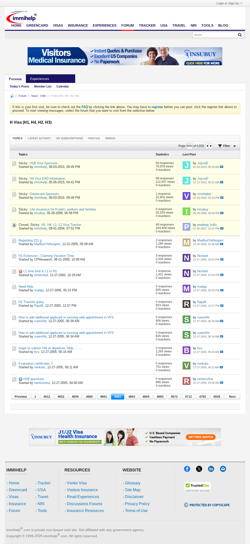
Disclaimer (134, 497)
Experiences (104, 25)
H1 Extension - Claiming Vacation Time (46, 256)
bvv (36, 352)
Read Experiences (83, 497)
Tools (207, 25)
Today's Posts (19, 86)
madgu (39, 290)
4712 (188, 396)
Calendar (62, 86)
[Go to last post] (221, 167)
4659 (75, 396)
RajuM (38, 305)
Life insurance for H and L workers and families (63, 209)
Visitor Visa (77, 483)
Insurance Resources (85, 511)
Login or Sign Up (227, 3)
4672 (174, 396)
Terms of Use (136, 511)
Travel (179, 25)
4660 (89, 396)
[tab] (17, 138)
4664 (146, 396)
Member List (43, 86)
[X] (202, 470)
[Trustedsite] (197, 491)
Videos (110, 138)
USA (163, 25)
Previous (21, 396)
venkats (39, 367)
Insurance (78, 25)
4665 (160, 396)
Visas (58, 25)
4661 (103, 396)
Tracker (147, 25)
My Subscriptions (69, 138)
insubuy (39, 213)
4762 (202, 396)
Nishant (202, 256)
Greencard (37, 25)
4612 (46, 396)
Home (16, 25)
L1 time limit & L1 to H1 (40, 271)
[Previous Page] (207, 146)
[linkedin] (214, 470)
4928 (216, 396)
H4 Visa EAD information (47, 178)
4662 (117, 396)
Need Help (26, 286)
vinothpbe (204, 194)
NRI (194, 25)
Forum (127, 25)
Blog (223, 25)
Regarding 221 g (30, 240)
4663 (131, 396)
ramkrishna (42, 383)
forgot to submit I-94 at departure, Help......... (50, 348)
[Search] (240, 34)
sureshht (40, 321)
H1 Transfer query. (32, 302)
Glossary (132, 483)
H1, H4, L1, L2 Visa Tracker (61, 225)
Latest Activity (39, 138)
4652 (61, 396)
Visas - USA (38, 95)
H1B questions (33, 379)
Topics (17, 138)
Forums (15, 79)
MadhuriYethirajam (47, 244)
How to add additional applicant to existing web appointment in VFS (66, 317)
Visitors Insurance (82, 490)
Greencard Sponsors (44, 194)
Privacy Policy (137, 504)
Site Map (132, 490)
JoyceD (202, 163)
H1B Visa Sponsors (44, 163)
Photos (94, 138)
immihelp (40, 167)
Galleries (64, 79)
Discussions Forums (84, 504)
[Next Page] (210, 146)
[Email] (225, 470)
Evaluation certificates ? (36, 363)
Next (232, 396)
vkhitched (41, 275)
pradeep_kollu (207, 225)
